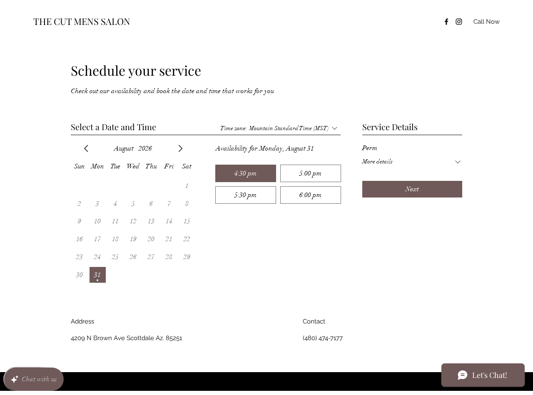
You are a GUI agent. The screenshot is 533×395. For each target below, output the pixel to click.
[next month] (180, 148)
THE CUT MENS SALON (81, 21)
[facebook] (446, 21)
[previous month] (86, 148)
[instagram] (459, 21)
